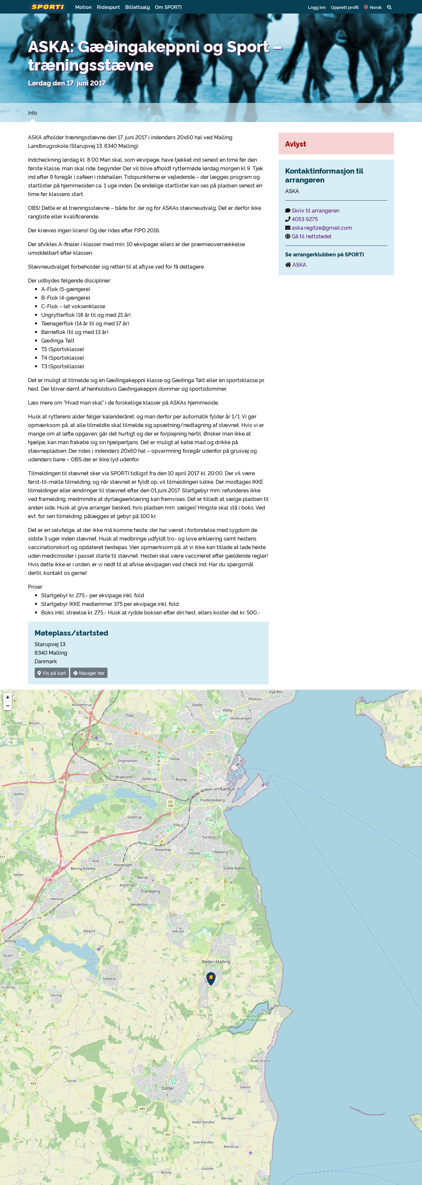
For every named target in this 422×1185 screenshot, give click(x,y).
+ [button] (8, 697)
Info (32, 112)
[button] (372, 7)
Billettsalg (137, 6)
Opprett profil (345, 7)
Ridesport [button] (108, 6)
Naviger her (91, 673)
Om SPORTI (168, 6)
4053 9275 (305, 218)
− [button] (8, 705)
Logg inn (317, 7)
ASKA (299, 264)
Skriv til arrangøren (315, 210)
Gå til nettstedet (312, 236)
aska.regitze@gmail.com (322, 227)
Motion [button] (83, 6)
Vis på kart (53, 673)
